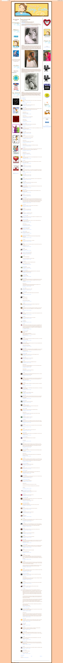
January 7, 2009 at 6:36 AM (26, 653)
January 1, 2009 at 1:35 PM (26, 621)
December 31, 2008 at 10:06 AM (27, 516)
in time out (24, 539)
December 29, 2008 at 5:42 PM (27, 121)
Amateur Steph (24, 408)
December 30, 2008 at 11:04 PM (27, 488)
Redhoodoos (24, 432)
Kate (23, 306)
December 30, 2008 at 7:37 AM (27, 259)
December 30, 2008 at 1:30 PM (27, 375)
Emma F (23, 204)
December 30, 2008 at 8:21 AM (27, 268)
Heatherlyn (24, 107)
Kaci (23, 248)
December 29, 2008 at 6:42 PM (27, 158)
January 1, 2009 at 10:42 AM (27, 606)
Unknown (24, 99)
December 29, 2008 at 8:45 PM (27, 187)
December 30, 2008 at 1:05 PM (27, 362)
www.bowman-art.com (29, 25)
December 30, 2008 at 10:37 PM (27, 481)
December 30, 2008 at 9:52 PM (27, 473)
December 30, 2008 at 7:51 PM (27, 430)
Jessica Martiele (24, 470)
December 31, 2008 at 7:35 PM (27, 571)
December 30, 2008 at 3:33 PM (27, 402)
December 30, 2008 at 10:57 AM (27, 318)
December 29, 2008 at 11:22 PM (27, 237)
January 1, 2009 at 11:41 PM (27, 639)
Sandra (23, 147)
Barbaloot (24, 391)
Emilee (23, 337)
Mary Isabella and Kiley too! (25, 227)
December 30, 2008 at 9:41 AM (27, 294)
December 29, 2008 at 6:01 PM (27, 138)
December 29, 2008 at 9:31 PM (27, 217)
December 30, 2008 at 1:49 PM (27, 389)
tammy (23, 160)
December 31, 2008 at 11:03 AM (27, 526)
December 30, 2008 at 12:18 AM (27, 241)
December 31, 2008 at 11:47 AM (27, 537)
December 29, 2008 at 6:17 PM (27, 150)
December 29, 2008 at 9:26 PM (27, 206)
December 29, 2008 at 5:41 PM (27, 117)
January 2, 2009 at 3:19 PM (26, 648)
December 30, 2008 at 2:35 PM (27, 393)
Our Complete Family (25, 330)
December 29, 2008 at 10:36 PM (27, 229)
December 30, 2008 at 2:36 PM (27, 398)
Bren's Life (24, 131)
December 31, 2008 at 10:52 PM (27, 579)
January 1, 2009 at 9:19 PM (26, 629)
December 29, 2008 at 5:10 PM (27, 110)
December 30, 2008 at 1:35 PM (27, 380)
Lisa (23, 568)
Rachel (23, 316)
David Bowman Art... (24, 20)
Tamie (23, 554)
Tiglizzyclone (24, 400)
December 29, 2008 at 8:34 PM (27, 179)
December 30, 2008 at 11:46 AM (27, 340)
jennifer (23, 581)
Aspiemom (24, 181)
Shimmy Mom (24, 291)
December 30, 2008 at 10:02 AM (27, 301)
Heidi (23, 636)
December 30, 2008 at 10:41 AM (27, 314)
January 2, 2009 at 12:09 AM (27, 644)
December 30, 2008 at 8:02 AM (27, 264)
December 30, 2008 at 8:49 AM (27, 276)
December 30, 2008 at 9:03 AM (27, 281)
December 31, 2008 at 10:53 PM (27, 583)
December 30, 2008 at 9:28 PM (27, 461)
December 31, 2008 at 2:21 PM (27, 552)
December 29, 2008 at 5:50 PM (27, 129)
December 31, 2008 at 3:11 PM (27, 559)
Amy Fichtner (24, 266)
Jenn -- (23, 382)
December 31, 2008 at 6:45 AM (27, 495)
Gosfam (23, 419)
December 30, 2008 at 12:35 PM (27, 355)
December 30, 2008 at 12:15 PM (27, 346)
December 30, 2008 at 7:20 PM (27, 422)
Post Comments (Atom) (26, 657)
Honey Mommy (24, 353)
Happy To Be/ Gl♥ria (25, 219)
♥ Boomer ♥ (24, 189)
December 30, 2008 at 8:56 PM (27, 451)
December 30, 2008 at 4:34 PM (27, 410)
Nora (23, 518)
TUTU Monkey (24, 274)
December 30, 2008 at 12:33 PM (27, 351)
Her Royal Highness (25, 497)
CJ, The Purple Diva (25, 215)
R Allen (23, 239)
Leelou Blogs (17, 662)
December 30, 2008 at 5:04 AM (27, 250)
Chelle (23, 535)
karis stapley (24, 197)
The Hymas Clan (24, 544)
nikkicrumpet (24, 278)
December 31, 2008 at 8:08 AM (27, 505)
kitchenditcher (24, 631)
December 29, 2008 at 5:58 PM (27, 133)
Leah (23, 372)
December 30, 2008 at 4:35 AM (27, 246)
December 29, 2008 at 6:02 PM (27, 142)
